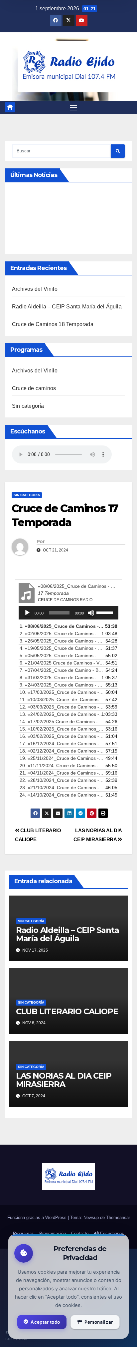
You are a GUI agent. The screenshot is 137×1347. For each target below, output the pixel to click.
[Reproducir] (27, 612)
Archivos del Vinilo (35, 289)
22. (62, 780)
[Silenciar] (91, 612)
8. (62, 677)
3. (62, 640)
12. (62, 707)
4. (62, 648)
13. (62, 714)
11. (62, 699)
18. (62, 751)
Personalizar (98, 1322)
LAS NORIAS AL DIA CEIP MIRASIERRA (63, 1080)
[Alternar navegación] (73, 107)
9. (62, 685)
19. (62, 758)
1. (62, 626)
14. (62, 721)
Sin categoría (28, 406)
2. (62, 633)
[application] (68, 612)
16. (62, 736)
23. (62, 787)
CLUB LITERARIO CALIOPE (67, 1011)
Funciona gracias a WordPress (37, 1217)
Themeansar (118, 1217)
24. (62, 795)
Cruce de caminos (34, 388)
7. (62, 670)
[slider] (105, 612)
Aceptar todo (45, 1322)
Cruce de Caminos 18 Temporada (52, 324)
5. (62, 655)
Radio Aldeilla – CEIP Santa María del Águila (67, 306)
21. (62, 773)
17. (62, 743)
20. (62, 765)
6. (62, 662)
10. (62, 692)
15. (62, 729)
